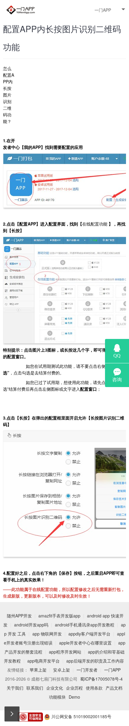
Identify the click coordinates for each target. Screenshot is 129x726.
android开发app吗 (31, 625)
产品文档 (114, 688)
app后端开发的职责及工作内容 (95, 661)
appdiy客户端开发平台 (89, 634)
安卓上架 (61, 670)
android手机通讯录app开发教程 (84, 625)
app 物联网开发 (47, 634)
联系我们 (34, 688)
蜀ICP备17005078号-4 (101, 679)
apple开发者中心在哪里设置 (85, 643)
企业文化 (54, 688)
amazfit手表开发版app (59, 616)
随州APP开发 (19, 616)
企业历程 (74, 688)
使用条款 (94, 688)
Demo (74, 697)
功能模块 (57, 697)
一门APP (102, 10)
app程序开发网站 (65, 652)
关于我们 (15, 688)
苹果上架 (38, 670)
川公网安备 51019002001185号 (80, 716)
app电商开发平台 (43, 661)
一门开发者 (87, 670)
